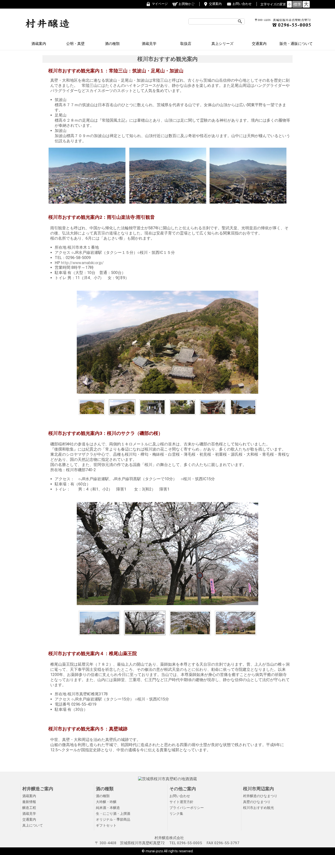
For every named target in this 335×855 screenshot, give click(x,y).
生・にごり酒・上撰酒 (113, 814)
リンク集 (176, 814)
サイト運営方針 (181, 802)
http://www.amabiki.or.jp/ (82, 262)
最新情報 (29, 802)
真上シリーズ (222, 43)
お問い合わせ (242, 4)
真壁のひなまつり (257, 802)
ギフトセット (106, 825)
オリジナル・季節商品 (113, 819)
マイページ (160, 4)
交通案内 (215, 4)
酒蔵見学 (149, 43)
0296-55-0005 (189, 843)
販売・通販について (296, 43)
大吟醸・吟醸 (106, 802)
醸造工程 (29, 808)
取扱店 (185, 43)
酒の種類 (112, 43)
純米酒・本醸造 (108, 808)
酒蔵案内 (38, 43)
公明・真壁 (75, 43)
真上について (32, 825)
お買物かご (186, 4)
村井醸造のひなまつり (260, 796)
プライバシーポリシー (186, 808)
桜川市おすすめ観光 (258, 808)
